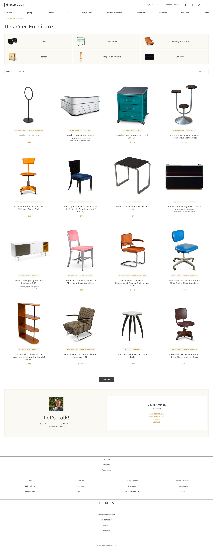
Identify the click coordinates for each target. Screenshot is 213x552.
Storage (139, 130)
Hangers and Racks (35, 130)
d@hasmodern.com (156, 416)
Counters (87, 130)
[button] (206, 4)
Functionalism (178, 130)
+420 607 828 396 (157, 414)
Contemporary (20, 130)
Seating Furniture (35, 202)
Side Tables (191, 130)
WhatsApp (156, 419)
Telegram (156, 422)
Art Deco (72, 202)
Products (12, 18)
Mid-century (72, 276)
